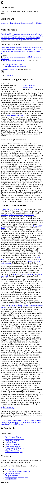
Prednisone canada (32, 39)
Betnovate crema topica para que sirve (15, 57)
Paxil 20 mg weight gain (13, 437)
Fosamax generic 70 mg (28, 49)
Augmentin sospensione (12, 475)
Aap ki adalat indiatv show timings (14, 61)
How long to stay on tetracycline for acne (22, 34)
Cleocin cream (28, 87)
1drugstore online (28, 85)
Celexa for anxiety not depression (11, 48)
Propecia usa (5, 34)
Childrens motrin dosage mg (14, 452)
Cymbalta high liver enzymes (14, 439)
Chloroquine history (11, 442)
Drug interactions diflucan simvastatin (17, 471)
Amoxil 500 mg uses (14, 51)
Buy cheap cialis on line (12, 473)
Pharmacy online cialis (10, 69)
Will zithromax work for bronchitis (12, 38)
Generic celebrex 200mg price (14, 448)
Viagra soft (22, 39)
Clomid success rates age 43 (14, 64)
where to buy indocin (8, 215)
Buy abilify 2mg (13, 39)
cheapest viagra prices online (24, 215)
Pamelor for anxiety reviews (32, 48)
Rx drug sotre (9, 469)
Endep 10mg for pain (12, 441)
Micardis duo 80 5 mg (12, 450)
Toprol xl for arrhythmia (13, 446)
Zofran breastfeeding (7, 408)
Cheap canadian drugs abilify (10, 49)
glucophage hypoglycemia (10, 209)
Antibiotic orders (10, 75)
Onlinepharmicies (10, 479)
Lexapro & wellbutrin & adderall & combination (16, 23)
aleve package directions (15, 115)
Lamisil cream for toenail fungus (15, 66)
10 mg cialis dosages (20, 36)
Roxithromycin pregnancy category (16, 477)
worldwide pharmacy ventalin (18, 306)
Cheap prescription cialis (35, 36)
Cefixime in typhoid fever (13, 444)
